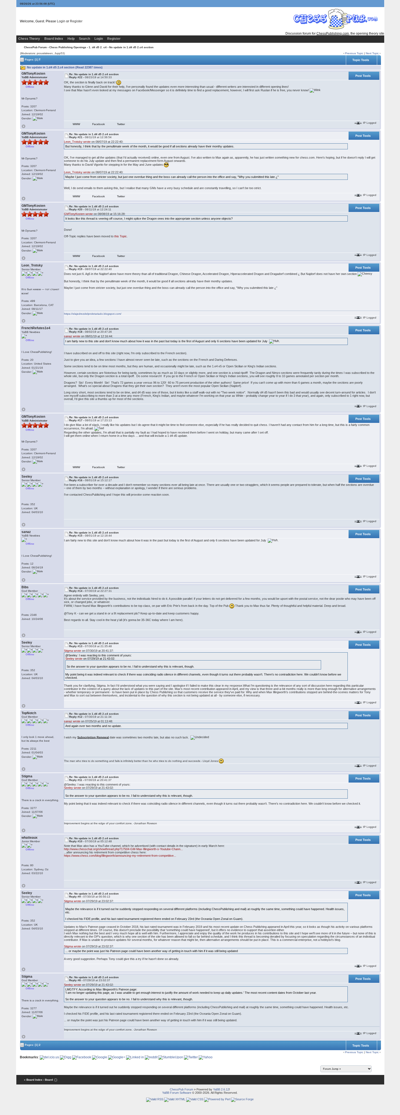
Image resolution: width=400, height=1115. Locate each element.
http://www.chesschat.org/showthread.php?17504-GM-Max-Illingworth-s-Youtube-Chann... (123, 849)
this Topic (120, 236)
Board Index (53, 39)
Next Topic (372, 53)
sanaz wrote (72, 336)
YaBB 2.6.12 (221, 1089)
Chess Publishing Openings (67, 47)
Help (71, 39)
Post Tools (363, 75)
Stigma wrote (72, 650)
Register (76, 21)
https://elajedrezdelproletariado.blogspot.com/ (92, 313)
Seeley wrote (73, 658)
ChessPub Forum (35, 47)
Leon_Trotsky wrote (77, 141)
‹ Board (48, 1079)
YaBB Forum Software (176, 1092)
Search (84, 39)
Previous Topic (354, 53)
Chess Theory (29, 39)
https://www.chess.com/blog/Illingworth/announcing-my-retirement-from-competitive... (120, 855)
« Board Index (33, 1079)
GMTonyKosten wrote (78, 214)
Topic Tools (360, 60)
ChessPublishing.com (332, 33)
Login (61, 21)
